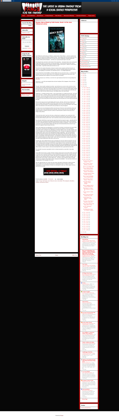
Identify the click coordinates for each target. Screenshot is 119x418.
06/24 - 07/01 (85, 134)
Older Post (74, 255)
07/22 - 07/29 (85, 127)
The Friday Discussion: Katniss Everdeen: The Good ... (88, 174)
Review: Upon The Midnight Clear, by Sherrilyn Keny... (88, 177)
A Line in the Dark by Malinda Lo (88, 334)
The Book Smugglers (86, 291)
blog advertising (25, 84)
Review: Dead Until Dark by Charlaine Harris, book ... (88, 195)
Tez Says (83, 282)
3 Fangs (82, 48)
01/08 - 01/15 (85, 228)
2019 (83, 73)
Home (56, 255)
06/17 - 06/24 (85, 136)
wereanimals (42, 182)
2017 (83, 77)
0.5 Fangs (82, 38)
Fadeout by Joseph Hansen (86, 302)
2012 (83, 86)
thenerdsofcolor (85, 239)
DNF (82, 58)
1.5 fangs (82, 42)
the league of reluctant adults (87, 380)
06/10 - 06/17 (85, 138)
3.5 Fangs (82, 50)
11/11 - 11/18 (85, 99)
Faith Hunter (45, 180)
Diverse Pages (84, 399)
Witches (46, 182)
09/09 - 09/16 (85, 115)
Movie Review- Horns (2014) (87, 390)
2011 (83, 232)
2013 (83, 84)
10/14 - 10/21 (85, 106)
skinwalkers (72, 180)
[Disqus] (56, 201)
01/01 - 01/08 (85, 229)
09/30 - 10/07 (85, 110)
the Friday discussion (84, 66)
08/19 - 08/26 (85, 120)
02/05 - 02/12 (85, 221)
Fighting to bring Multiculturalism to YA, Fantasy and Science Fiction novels (88, 360)
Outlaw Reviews (85, 301)
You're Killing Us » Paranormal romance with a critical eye (88, 333)
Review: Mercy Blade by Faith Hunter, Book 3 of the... (88, 204)
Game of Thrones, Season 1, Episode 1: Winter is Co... (88, 179)
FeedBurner (29, 48)
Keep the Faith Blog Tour (86, 362)
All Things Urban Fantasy (87, 273)
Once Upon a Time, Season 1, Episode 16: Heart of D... (88, 202)
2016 (83, 79)
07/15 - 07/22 (85, 129)
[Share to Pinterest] (62, 179)
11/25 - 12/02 (85, 96)
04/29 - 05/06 (85, 148)
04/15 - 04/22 (85, 152)
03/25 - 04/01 (85, 157)
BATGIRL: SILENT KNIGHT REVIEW (89, 343)
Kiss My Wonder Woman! (87, 322)
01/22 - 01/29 (85, 224)
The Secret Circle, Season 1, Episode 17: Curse (88, 161)
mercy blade (59, 180)
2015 (83, 80)
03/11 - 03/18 (85, 212)
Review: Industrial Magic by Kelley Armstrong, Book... (88, 168)
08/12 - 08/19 (85, 122)
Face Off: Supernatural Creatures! (87, 207)
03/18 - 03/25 (85, 159)
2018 (83, 75)
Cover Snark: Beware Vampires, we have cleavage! (87, 182)
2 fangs (82, 44)
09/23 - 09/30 (85, 112)
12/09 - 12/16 (85, 92)
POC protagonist (66, 180)
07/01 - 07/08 (85, 133)
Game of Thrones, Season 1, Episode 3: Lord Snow (88, 164)
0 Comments (50, 179)
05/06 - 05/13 (85, 147)
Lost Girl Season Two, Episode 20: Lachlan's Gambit (87, 198)
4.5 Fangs (82, 54)
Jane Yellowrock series (52, 180)
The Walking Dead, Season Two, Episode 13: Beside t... (88, 210)
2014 (83, 82)
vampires (37, 182)
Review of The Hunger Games (88, 166)
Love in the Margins (86, 371)
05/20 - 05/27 (85, 143)
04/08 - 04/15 (85, 154)
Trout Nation (84, 264)
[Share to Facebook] (61, 179)
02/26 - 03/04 (85, 215)
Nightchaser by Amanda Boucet (87, 313)
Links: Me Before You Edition (87, 372)
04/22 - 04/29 (85, 150)
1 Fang (82, 40)
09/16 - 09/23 (85, 113)
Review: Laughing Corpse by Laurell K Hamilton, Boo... (88, 186)
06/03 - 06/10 (85, 140)
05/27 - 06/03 (85, 141)
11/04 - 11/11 (85, 101)
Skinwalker (38, 78)
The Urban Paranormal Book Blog (88, 312)
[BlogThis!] (58, 179)
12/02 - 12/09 (85, 94)
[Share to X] (60, 179)
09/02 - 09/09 (85, 117)
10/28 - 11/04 (85, 103)
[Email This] (57, 179)
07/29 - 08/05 (85, 126)
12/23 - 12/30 (85, 89)
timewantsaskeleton (86, 389)
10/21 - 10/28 (85, 105)
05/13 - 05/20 (85, 145)
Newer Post (38, 255)
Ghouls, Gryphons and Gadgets (88, 342)
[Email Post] (55, 179)
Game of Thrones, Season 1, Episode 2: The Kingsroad (88, 171)
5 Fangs (82, 56)
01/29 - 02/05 (85, 222)
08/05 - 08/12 (85, 124)
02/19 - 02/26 (85, 217)
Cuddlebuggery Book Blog (87, 352)
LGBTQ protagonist (84, 60)
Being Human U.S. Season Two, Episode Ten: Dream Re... (88, 189)
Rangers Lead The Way (86, 381)
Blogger (61, 415)
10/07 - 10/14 (85, 108)
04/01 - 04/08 (85, 155)
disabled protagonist (84, 64)
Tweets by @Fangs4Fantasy (86, 407)
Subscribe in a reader (26, 32)
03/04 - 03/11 (85, 214)
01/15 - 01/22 (85, 226)
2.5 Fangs (82, 46)
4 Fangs (40, 180)
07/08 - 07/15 (85, 131)
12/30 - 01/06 (85, 87)
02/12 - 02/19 (85, 219)
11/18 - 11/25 (85, 98)
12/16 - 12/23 (85, 91)
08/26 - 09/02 (85, 119)
